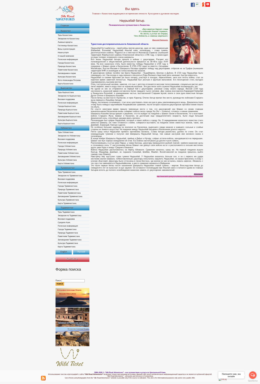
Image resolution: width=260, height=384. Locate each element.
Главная (65, 25)
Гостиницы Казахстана (67, 46)
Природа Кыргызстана (67, 110)
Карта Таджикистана (66, 247)
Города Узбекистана (66, 146)
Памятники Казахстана (68, 70)
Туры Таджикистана (66, 212)
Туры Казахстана (65, 35)
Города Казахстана (66, 63)
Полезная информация (68, 59)
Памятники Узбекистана (68, 153)
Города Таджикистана (67, 229)
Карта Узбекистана (66, 163)
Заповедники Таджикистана (69, 240)
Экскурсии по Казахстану (68, 39)
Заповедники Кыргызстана (69, 117)
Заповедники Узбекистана (69, 156)
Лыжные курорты (65, 42)
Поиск (59, 280)
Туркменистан (68, 168)
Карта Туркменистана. (67, 203)
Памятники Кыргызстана (68, 113)
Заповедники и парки (67, 73)
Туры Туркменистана (66, 172)
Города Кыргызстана (67, 106)
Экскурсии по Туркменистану (70, 176)
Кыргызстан (66, 88)
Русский (81, 252)
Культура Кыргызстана (67, 120)
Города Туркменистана (67, 186)
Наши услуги (63, 52)
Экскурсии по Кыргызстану (69, 96)
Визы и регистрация (66, 49)
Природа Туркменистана (68, 189)
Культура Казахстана (67, 77)
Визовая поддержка (66, 99)
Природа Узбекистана (67, 150)
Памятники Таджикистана (69, 236)
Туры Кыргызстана (66, 92)
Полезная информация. (68, 103)
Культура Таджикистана (68, 243)
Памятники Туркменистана (69, 193)
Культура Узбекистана (67, 160)
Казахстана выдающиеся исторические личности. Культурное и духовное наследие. (140, 13)
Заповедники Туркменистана (70, 196)
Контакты (72, 258)
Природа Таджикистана (68, 233)
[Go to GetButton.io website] (253, 381)
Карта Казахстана (65, 84)
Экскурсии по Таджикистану (69, 216)
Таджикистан (67, 208)
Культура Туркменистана (68, 200)
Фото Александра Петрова (69, 80)
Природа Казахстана (67, 66)
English (63, 252)
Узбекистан (66, 128)
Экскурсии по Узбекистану (69, 136)
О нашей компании (66, 56)
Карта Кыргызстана (66, 124)
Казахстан (66, 31)
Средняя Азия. (64, 222)
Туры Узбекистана (65, 132)
